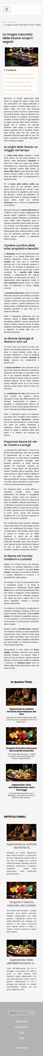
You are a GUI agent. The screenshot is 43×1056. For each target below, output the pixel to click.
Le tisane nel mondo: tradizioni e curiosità (18, 90)
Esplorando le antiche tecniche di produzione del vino (21, 712)
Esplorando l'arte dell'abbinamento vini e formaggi (21, 787)
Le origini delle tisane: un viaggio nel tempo (19, 74)
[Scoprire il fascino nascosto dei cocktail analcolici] (21, 736)
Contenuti (11, 70)
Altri (21, 1038)
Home (3, 22)
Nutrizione (21, 1027)
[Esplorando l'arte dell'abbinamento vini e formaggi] (21, 772)
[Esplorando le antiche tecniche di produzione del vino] (21, 697)
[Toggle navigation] (6, 9)
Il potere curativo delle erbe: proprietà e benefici (20, 78)
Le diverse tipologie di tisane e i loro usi (17, 82)
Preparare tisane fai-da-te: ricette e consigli (19, 86)
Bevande (12, 22)
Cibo (22, 1033)
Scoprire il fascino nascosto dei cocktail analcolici (21, 749)
